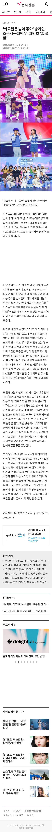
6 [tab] (30, 662)
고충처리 (8, 815)
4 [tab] (24, 662)
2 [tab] (18, 662)
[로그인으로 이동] (46, 4)
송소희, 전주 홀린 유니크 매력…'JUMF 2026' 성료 (15, 775)
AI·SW (6, 12)
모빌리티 (40, 12)
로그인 (7, 811)
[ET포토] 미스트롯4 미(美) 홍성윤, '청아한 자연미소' (15, 758)
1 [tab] (15, 662)
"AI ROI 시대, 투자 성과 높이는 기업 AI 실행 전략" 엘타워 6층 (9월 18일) (26, 611)
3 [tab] (21, 662)
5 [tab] (27, 662)
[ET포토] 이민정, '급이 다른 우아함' (14, 792)
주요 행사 (9, 624)
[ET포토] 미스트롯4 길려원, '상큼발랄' (13, 741)
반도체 (17, 12)
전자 (28, 12)
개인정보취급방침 (33, 811)
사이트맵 (19, 815)
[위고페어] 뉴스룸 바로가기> (36, 539)
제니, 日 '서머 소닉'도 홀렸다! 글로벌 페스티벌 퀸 (15, 724)
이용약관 (17, 811)
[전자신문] (26, 4)
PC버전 (30, 815)
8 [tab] (36, 662)
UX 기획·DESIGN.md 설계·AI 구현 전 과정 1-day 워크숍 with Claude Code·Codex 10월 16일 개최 (26, 604)
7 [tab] (33, 662)
